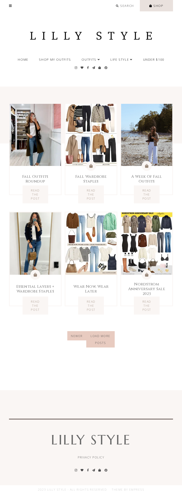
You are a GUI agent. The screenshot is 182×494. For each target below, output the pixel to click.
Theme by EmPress (128, 490)
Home (23, 59)
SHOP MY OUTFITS (55, 59)
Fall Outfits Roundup (35, 179)
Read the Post (35, 194)
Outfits (89, 59)
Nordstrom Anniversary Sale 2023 (146, 289)
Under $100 (153, 59)
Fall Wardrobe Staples (91, 179)
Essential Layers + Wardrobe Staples (35, 289)
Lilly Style (91, 439)
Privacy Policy (91, 457)
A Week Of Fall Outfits (146, 179)
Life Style (119, 59)
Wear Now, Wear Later (91, 289)
